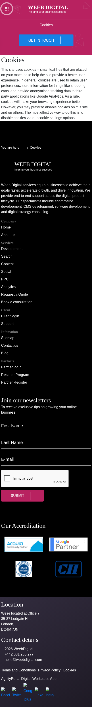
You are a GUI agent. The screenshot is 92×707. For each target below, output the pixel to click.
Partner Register (14, 382)
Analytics (8, 287)
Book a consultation (16, 302)
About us (8, 235)
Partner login (11, 367)
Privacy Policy (49, 670)
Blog (4, 353)
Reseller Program (15, 375)
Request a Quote (14, 294)
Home (6, 227)
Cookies (69, 670)
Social (6, 271)
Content (7, 264)
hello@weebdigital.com (23, 660)
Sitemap (7, 338)
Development (11, 249)
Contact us (9, 345)
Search (7, 256)
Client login (10, 316)
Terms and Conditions (18, 670)
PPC (5, 279)
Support (7, 324)
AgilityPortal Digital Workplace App (28, 679)
